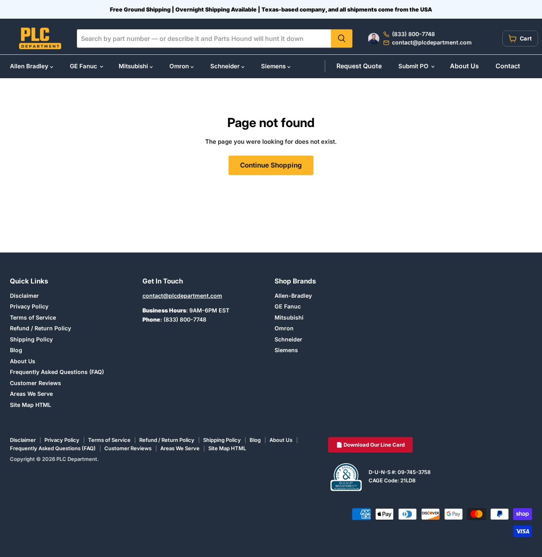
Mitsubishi (134, 66)
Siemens (274, 66)
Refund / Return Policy (40, 328)
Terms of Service (33, 317)
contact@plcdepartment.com (182, 295)
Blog (16, 350)
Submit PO (414, 66)
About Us (464, 66)
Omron (179, 66)
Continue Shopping (271, 165)
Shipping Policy (31, 339)
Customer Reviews (35, 383)
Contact (508, 66)
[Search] (341, 38)
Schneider (225, 66)
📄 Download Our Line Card (370, 444)
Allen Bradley (30, 66)
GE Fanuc (84, 66)
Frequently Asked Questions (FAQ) (57, 371)
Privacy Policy (29, 306)
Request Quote (359, 66)
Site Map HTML (30, 404)
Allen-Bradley (293, 295)
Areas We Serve (31, 393)
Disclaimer (24, 295)
